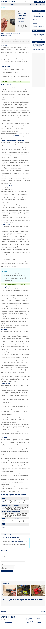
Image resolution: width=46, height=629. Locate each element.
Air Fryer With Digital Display (6, 35)
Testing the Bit (35, 22)
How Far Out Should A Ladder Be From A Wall (38, 49)
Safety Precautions (35, 15)
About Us (26, 617)
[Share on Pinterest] (24, 18)
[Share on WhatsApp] (25, 18)
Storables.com (6, 539)
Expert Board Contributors (17, 541)
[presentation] (3, 594)
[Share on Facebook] (20, 18)
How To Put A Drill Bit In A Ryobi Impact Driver (17, 81)
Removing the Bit (35, 23)
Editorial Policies (13, 542)
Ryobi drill (17, 135)
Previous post (3, 611)
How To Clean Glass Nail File (36, 46)
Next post (43, 611)
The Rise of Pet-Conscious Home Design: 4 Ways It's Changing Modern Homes (38, 45)
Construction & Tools (8, 33)
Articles (2, 33)
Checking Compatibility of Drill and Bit (38, 16)
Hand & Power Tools (16, 33)
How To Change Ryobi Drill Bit (17, 284)
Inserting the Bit (35, 19)
